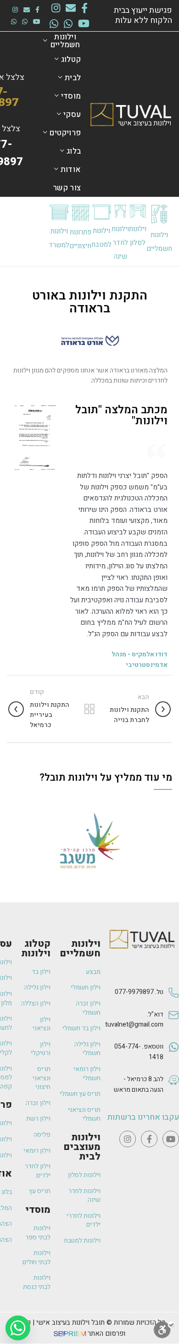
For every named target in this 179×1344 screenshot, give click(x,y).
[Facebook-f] (149, 1139)
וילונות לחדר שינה (120, 242)
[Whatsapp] (18, 1328)
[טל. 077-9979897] (173, 996)
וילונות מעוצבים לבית (82, 1147)
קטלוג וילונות (35, 949)
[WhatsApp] (68, 23)
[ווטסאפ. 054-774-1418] (173, 1057)
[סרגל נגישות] (164, 1330)
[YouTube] (83, 23)
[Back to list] (89, 709)
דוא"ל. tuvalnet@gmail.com (134, 1019)
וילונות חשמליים (80, 949)
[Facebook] (84, 8)
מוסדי (37, 1210)
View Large (14, 805)
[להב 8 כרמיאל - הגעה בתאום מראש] (173, 1089)
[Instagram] (56, 8)
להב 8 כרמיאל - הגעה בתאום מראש (138, 1084)
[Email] (70, 8)
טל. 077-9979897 (139, 992)
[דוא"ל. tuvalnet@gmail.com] (173, 1024)
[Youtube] (170, 1139)
